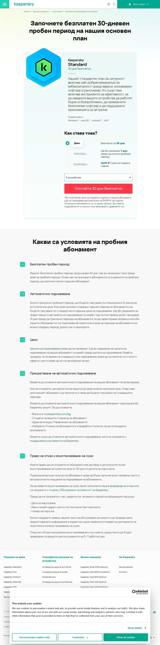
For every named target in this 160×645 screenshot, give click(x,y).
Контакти (123, 572)
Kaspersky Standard (12, 567)
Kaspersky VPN (10, 587)
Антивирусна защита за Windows (57, 582)
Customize (78, 637)
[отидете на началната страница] (24, 4)
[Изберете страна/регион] (108, 4)
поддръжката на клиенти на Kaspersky (54, 440)
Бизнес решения (91, 557)
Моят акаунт (139, 4)
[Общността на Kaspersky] (154, 612)
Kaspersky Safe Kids (12, 582)
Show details (135, 628)
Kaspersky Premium (12, 577)
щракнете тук (116, 206)
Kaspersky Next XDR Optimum (94, 582)
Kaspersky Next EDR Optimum (94, 577)
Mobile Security (49, 577)
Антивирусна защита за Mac (55, 572)
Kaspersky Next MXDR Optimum (94, 587)
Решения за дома (14, 557)
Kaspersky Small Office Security (94, 567)
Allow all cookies (126, 637)
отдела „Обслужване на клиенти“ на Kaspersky (78, 490)
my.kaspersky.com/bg (57, 414)
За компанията (126, 567)
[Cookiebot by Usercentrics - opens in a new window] (134, 592)
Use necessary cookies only (34, 637)
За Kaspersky (127, 557)
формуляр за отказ (122, 486)
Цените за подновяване (45, 348)
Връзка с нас (8, 635)
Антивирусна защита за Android (56, 567)
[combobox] (98, 177)
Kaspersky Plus (10, 572)
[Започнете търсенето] (114, 4)
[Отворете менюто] (4, 4)
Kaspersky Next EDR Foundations (95, 572)
